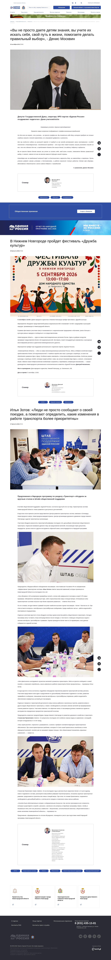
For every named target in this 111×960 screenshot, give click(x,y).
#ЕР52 (43, 402)
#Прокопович (55, 870)
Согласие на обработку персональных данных (22, 954)
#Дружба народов (55, 402)
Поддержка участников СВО (55, 16)
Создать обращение (86, 211)
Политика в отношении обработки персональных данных (26, 953)
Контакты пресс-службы (41, 925)
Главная (12, 21)
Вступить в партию (95, 12)
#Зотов (44, 870)
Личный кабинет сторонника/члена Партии (86, 7)
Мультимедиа (81, 12)
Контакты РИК (16, 925)
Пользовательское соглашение (18, 950)
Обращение (61, 7)
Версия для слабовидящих (94, 2)
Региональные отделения (63, 921)
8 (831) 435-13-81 (85, 923)
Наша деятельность (39, 12)
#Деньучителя (43, 197)
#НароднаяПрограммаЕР (92, 870)
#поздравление (67, 197)
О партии (12, 12)
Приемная (68, 12)
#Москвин (55, 197)
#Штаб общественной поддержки (72, 870)
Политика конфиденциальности (19, 951)
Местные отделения (55, 12)
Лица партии (24, 12)
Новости (30, 21)
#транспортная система (29, 870)
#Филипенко (68, 402)
